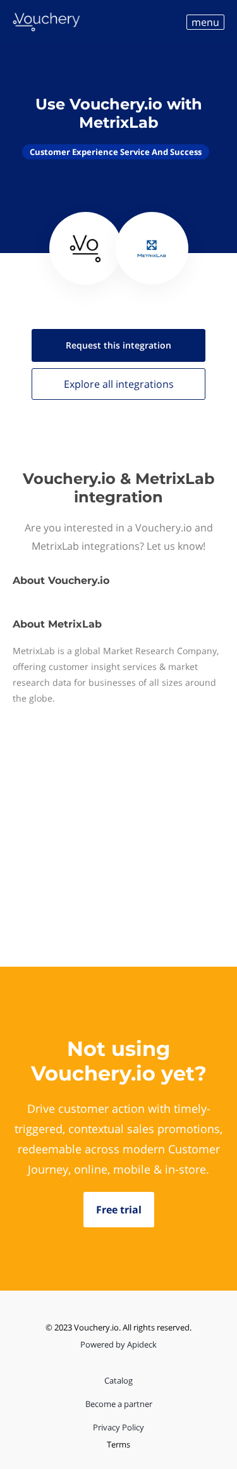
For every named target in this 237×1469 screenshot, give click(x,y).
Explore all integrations (119, 384)
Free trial (119, 1210)
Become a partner (118, 1404)
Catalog (118, 1380)
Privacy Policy (118, 1427)
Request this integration (118, 345)
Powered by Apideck (118, 1344)
